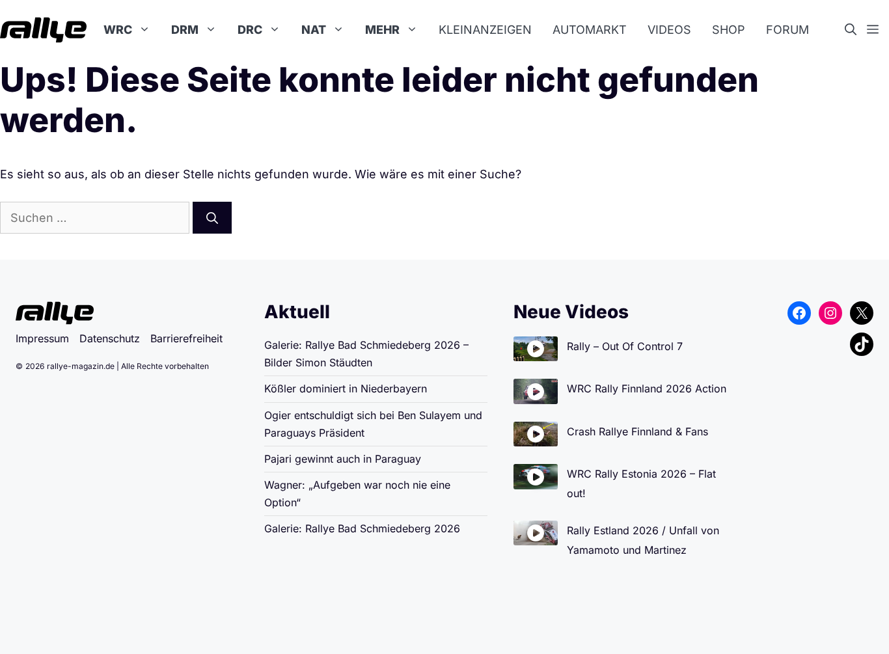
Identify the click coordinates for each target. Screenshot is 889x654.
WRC (117, 29)
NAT (313, 29)
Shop (728, 29)
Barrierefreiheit (186, 338)
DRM (184, 29)
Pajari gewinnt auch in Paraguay (342, 458)
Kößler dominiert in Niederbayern (345, 388)
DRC (250, 29)
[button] (856, 29)
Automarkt (590, 29)
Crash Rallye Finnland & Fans (637, 431)
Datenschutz (109, 338)
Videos (669, 29)
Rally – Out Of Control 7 (625, 346)
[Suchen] (212, 218)
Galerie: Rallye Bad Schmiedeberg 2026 (362, 528)
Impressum (42, 338)
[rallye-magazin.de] (43, 29)
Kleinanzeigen (485, 29)
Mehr (382, 29)
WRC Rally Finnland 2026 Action (646, 388)
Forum (787, 29)
